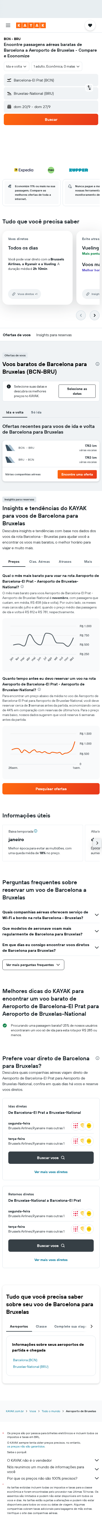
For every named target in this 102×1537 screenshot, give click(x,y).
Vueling (90, 248)
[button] (8, 25)
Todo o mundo (51, 1411)
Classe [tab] (41, 1326)
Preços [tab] (13, 561)
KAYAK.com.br (15, 1411)
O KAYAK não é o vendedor (29, 1460)
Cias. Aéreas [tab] (39, 561)
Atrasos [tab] (65, 561)
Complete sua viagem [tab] (72, 1326)
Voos (32, 1411)
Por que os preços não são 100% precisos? (42, 1478)
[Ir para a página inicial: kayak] (31, 25)
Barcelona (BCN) (25, 1360)
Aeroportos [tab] (19, 1326)
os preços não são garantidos (26, 1446)
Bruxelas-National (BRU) (30, 1367)
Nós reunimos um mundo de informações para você (45, 1469)
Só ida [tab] (36, 412)
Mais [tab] (88, 561)
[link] (51, 788)
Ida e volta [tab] (14, 412)
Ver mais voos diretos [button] (51, 1172)
